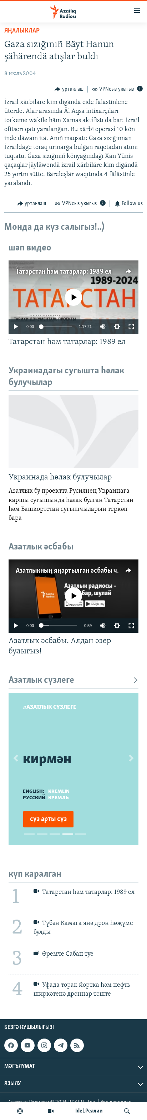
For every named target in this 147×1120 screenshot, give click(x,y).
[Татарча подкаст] (20, 1111)
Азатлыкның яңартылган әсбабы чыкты (74, 570)
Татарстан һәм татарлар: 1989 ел (64, 271)
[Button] (69, 89)
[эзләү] (127, 1111)
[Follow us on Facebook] (11, 1045)
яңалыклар (22, 31)
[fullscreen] (131, 326)
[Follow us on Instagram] (44, 1045)
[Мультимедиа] (50, 1111)
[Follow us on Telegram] (60, 1045)
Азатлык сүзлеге (41, 680)
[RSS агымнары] (77, 1045)
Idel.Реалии (89, 1111)
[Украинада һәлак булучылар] (73, 431)
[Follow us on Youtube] (27, 1045)
